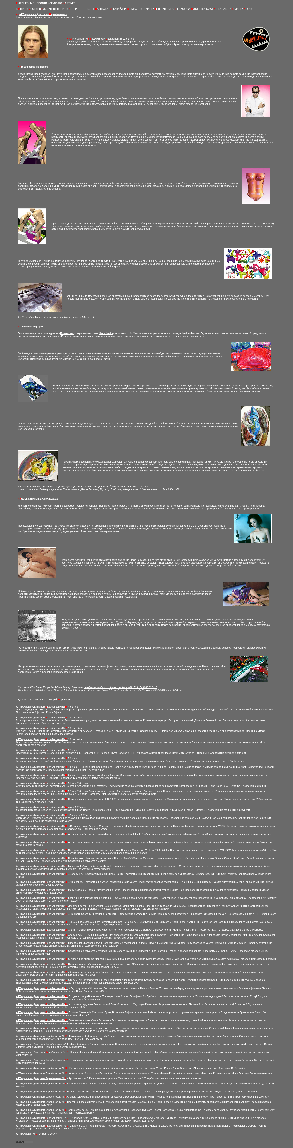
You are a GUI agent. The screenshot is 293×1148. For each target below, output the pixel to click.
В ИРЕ (20, 9)
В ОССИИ (45, 9)
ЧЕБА (217, 9)
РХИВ (248, 9)
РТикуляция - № (27, 1133)
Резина (65, 336)
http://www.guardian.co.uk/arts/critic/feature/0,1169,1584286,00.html (120, 687)
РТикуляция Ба (43, 1060)
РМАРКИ (148, 9)
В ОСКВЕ (32, 9)
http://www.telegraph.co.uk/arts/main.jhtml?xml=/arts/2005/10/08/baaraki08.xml (139, 690)
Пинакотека (67, 333)
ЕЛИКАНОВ (134, 9)
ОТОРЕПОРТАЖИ (202, 9)
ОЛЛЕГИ (237, 9)
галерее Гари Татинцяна (55, 74)
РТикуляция (44, 14)
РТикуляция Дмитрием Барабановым (40, 1044)
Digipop (188, 186)
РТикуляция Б (42, 1068)
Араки (78, 560)
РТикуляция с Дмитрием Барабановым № (42, 1036)
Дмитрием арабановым (107, 38)
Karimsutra (87, 223)
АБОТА (226, 9)
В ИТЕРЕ (59, 9)
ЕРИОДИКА (182, 9)
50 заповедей (168, 104)
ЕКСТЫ (89, 9)
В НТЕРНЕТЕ (74, 9)
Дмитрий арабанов (59, 699)
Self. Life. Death (195, 525)
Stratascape (53, 188)
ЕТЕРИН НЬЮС (164, 9)
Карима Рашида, (215, 74)
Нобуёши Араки (51, 505)
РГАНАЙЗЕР (118, 9)
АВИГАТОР (102, 9)
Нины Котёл (106, 333)
